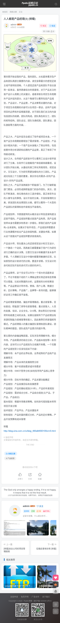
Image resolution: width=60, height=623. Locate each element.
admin (13, 24)
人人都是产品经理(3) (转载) (20, 19)
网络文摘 (13, 12)
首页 (6, 12)
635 (27, 511)
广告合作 (35, 596)
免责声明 (25, 596)
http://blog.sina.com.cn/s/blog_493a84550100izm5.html (30, 430)
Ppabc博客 (28, 601)
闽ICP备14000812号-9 (42, 601)
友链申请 (14, 596)
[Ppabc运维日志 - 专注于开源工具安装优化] (30, 3)
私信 (53, 25)
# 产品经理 (10, 458)
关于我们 (46, 596)
